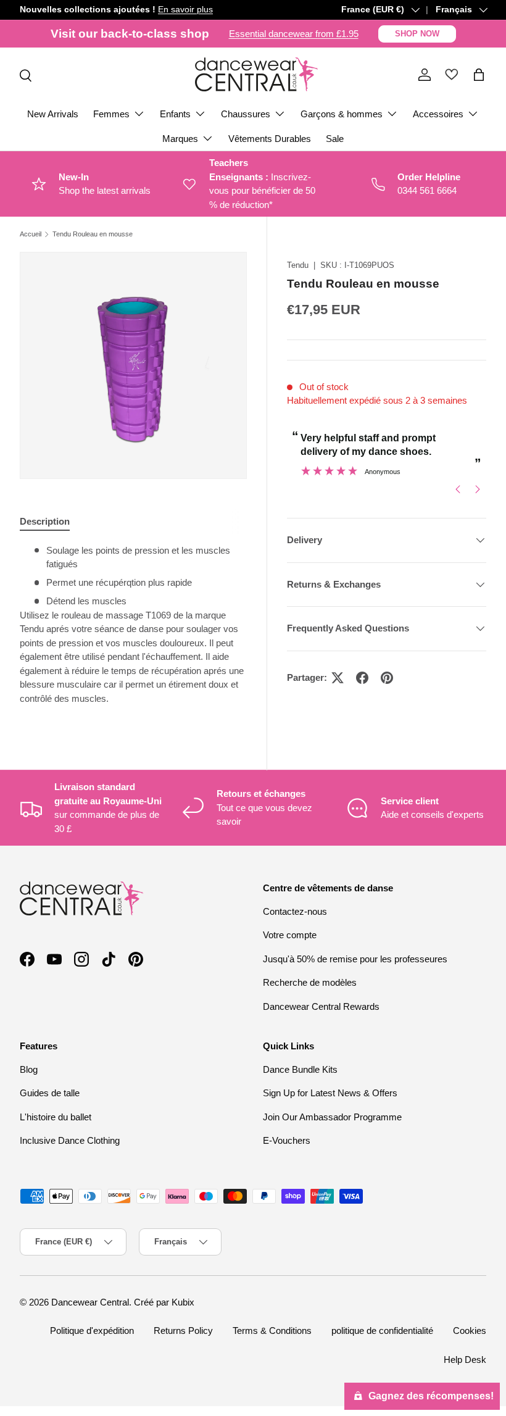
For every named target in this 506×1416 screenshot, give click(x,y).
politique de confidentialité (382, 1330)
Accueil (30, 234)
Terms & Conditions (272, 1330)
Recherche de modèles (310, 982)
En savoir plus (185, 9)
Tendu (298, 265)
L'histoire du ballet (55, 1117)
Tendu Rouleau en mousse (92, 234)
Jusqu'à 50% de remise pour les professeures (355, 959)
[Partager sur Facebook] (362, 677)
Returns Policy (183, 1330)
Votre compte (290, 935)
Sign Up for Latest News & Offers (330, 1093)
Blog (29, 1069)
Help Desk (465, 1359)
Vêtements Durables (269, 138)
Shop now (417, 33)
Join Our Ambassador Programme (332, 1117)
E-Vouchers (286, 1140)
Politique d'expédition (92, 1330)
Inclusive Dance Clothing (70, 1140)
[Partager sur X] (337, 677)
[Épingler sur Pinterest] (387, 677)
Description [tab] (45, 521)
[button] (478, 74)
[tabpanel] (133, 629)
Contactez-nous (295, 911)
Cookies (469, 1330)
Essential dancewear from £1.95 (294, 33)
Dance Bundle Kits (300, 1069)
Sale (335, 138)
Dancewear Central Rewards (321, 1006)
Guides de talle (50, 1093)
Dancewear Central (90, 1302)
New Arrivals (52, 114)
